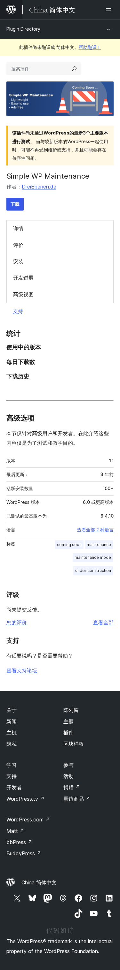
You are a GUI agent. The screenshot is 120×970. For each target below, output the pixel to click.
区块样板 (73, 744)
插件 (68, 732)
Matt (15, 831)
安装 (18, 261)
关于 (11, 710)
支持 (18, 311)
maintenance (99, 544)
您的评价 (16, 622)
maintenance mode (93, 557)
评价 (18, 245)
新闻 (11, 721)
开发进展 (23, 277)
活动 (68, 776)
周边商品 (76, 799)
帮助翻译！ (90, 47)
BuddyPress (23, 853)
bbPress (19, 842)
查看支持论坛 (21, 670)
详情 (18, 228)
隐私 (11, 744)
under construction (93, 570)
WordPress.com (28, 819)
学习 (11, 765)
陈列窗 (71, 710)
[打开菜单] (110, 9)
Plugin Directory (23, 29)
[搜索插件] (74, 68)
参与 (68, 765)
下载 (15, 204)
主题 (68, 721)
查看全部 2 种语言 (95, 529)
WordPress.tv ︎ (25, 799)
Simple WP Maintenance (47, 176)
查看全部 (103, 622)
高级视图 (23, 294)
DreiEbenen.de (39, 186)
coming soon (69, 544)
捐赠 (71, 787)
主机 (11, 732)
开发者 (14, 787)
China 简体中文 (39, 882)
